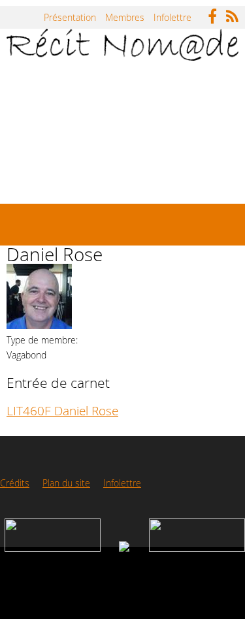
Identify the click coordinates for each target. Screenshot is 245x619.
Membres (124, 17)
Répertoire (103, 83)
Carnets (170, 83)
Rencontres (47, 178)
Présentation (70, 17)
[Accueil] (122, 45)
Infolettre (172, 17)
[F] (215, 13)
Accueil (38, 83)
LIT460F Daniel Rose (62, 410)
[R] (235, 13)
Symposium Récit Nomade (146, 131)
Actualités (44, 131)
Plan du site (66, 483)
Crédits (14, 483)
